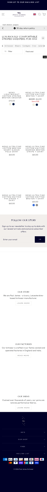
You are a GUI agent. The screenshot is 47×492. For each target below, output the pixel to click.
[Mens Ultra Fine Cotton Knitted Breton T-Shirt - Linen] (34, 105)
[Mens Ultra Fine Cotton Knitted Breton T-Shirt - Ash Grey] (37, 205)
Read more (23, 355)
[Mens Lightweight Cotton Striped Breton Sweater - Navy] (13, 104)
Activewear (9, 46)
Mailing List (23, 453)
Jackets (41, 46)
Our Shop (23, 439)
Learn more (23, 303)
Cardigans (26, 46)
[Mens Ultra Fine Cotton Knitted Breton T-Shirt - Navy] (37, 105)
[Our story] (23, 273)
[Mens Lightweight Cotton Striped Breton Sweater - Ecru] (10, 104)
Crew (34, 46)
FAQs (23, 446)
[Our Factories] (23, 325)
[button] (2, 28)
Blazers (18, 46)
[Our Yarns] (23, 377)
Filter (10, 51)
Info (23, 432)
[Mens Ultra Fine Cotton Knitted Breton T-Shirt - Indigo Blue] (34, 205)
